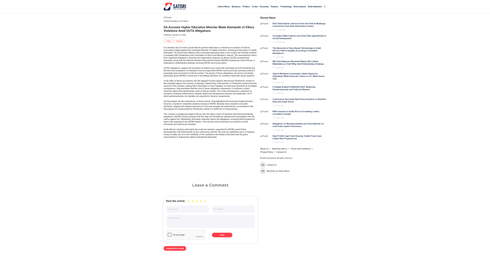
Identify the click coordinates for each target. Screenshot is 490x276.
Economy (264, 6)
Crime (255, 6)
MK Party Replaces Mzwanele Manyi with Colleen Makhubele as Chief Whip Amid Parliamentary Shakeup (298, 62)
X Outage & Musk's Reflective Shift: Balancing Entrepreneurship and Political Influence (294, 88)
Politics (246, 6)
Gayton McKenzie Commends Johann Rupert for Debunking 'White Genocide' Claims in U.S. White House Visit (298, 76)
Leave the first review (175, 248)
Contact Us (281, 152)
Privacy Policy (266, 152)
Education (179, 41)
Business (236, 6)
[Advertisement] (210, 159)
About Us (264, 149)
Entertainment (315, 6)
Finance (274, 6)
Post (222, 235)
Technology (286, 6)
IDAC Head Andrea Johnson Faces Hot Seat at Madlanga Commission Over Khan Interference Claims (299, 24)
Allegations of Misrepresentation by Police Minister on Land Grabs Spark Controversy (298, 125)
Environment (300, 6)
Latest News (224, 6)
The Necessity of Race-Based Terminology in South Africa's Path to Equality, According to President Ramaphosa (297, 50)
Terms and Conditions (301, 149)
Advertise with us (279, 149)
